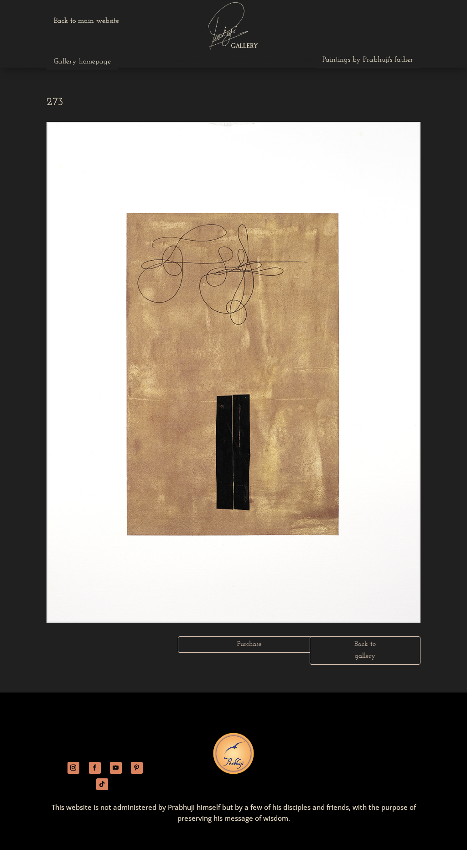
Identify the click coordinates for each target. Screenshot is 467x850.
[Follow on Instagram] (73, 768)
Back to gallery (365, 650)
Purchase (249, 644)
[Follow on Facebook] (95, 768)
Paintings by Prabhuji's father (367, 59)
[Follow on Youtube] (116, 768)
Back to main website (86, 21)
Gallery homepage (82, 61)
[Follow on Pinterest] (137, 768)
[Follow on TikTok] (102, 784)
